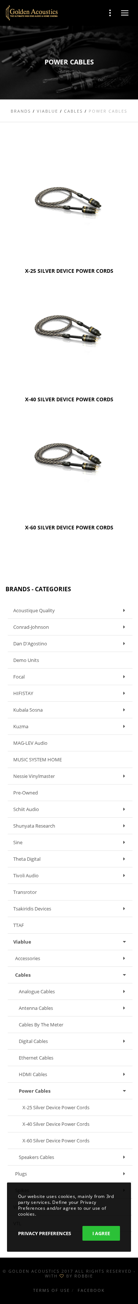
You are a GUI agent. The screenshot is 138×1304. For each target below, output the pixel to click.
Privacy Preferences (44, 1233)
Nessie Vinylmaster (34, 776)
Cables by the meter (41, 1024)
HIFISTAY (23, 693)
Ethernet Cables (36, 1057)
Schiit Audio (26, 809)
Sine (17, 842)
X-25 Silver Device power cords (55, 1107)
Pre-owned (25, 792)
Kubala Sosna (28, 709)
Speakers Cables (36, 1157)
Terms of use (51, 1290)
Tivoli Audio (26, 875)
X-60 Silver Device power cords (55, 1140)
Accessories (27, 958)
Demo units (26, 660)
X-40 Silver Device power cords (55, 1124)
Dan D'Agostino (30, 643)
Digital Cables (33, 1041)
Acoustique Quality (34, 610)
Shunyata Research (34, 825)
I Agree (101, 1233)
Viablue (22, 941)
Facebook (91, 1290)
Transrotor (25, 892)
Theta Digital (26, 859)
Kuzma (20, 726)
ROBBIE (83, 1276)
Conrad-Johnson (31, 627)
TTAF (18, 925)
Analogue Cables (37, 991)
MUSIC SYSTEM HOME (37, 759)
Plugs (21, 1173)
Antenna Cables (36, 1008)
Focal (19, 676)
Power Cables (34, 1091)
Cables (23, 975)
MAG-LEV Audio (30, 743)
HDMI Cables (33, 1074)
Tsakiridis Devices (32, 908)
